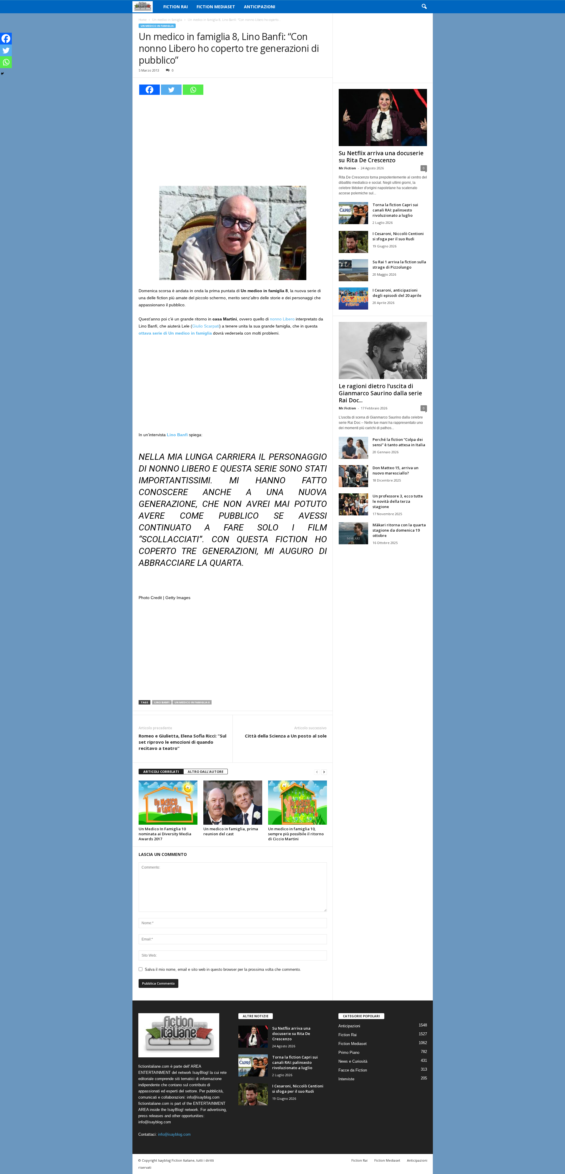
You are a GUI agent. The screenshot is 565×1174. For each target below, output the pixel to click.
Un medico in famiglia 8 (192, 702)
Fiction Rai (175, 6)
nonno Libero (282, 319)
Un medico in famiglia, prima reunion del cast (230, 831)
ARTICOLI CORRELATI (161, 771)
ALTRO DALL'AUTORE (205, 771)
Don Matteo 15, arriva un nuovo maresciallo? (395, 470)
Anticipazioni (259, 6)
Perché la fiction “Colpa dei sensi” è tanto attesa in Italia (399, 442)
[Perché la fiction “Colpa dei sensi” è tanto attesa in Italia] (353, 448)
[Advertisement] (232, 139)
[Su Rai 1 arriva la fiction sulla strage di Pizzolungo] (353, 270)
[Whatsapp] (193, 90)
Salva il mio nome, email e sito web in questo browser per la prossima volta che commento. (223, 969)
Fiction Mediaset (216, 6)
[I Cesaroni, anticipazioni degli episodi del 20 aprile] (353, 298)
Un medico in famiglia (167, 20)
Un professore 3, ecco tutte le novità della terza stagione (398, 501)
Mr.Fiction (347, 168)
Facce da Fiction (352, 1070)
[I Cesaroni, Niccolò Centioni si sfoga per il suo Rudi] (353, 242)
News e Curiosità (352, 1061)
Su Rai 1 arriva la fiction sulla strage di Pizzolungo (399, 264)
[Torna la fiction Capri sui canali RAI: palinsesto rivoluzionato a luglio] (353, 213)
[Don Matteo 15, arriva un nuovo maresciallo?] (353, 476)
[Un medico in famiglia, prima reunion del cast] (232, 803)
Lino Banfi (162, 702)
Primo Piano (348, 1052)
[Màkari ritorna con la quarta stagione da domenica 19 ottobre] (353, 533)
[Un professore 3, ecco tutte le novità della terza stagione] (353, 504)
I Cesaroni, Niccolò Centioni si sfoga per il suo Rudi (398, 236)
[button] (424, 6)
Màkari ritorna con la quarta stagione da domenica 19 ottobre (399, 530)
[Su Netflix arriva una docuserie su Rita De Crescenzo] (383, 117)
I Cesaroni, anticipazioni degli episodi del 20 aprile (397, 292)
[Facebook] (149, 90)
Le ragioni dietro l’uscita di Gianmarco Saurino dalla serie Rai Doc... (380, 393)
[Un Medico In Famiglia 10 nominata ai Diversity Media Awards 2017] (168, 803)
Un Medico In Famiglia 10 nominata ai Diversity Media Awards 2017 (165, 833)
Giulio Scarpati (205, 326)
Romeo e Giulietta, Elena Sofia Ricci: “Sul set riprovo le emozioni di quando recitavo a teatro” (182, 742)
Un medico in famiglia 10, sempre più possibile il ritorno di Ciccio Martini (296, 833)
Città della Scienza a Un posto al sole (286, 736)
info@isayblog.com (174, 1134)
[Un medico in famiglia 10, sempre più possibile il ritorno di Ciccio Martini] (297, 803)
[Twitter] (171, 90)
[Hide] (2, 73)
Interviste (346, 1079)
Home (143, 20)
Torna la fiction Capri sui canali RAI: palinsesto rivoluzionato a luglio (395, 210)
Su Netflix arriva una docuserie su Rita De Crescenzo (381, 156)
